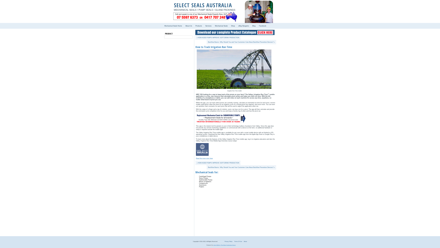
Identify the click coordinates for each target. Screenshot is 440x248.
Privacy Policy (228, 241)
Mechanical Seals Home (173, 26)
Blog (254, 26)
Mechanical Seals (221, 26)
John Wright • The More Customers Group (224, 245)
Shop (233, 26)
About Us (188, 26)
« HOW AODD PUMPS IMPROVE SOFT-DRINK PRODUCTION (218, 37)
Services (208, 26)
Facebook (262, 26)
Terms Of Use (238, 241)
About (245, 241)
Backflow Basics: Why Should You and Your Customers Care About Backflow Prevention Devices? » (241, 42)
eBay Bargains (243, 26)
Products (198, 26)
